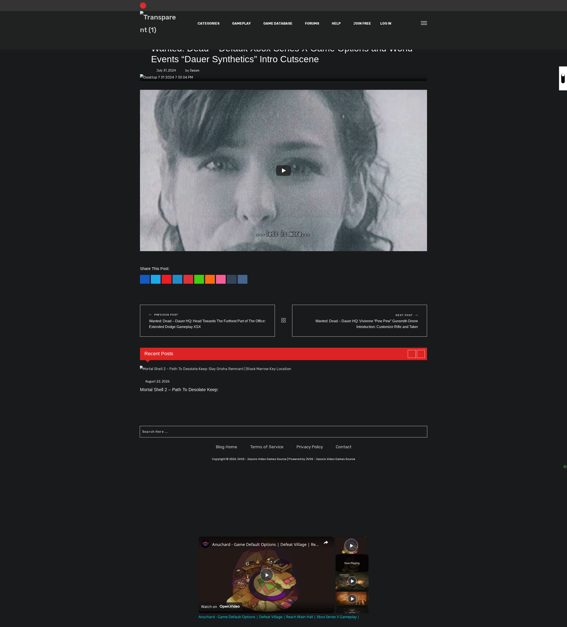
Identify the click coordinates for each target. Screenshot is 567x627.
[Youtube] (166, 279)
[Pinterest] (188, 279)
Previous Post (166, 314)
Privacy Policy (309, 446)
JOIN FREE (362, 23)
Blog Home (226, 446)
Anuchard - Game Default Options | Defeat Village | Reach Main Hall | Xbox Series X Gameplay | (266, 544)
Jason (194, 70)
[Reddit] (242, 279)
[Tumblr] (232, 279)
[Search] (414, 23)
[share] (326, 542)
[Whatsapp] (199, 279)
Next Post (404, 315)
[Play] (283, 170)
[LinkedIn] (177, 279)
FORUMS (312, 23)
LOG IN (385, 23)
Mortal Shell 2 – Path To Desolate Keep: (179, 389)
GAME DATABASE (277, 23)
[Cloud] (210, 279)
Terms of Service (267, 446)
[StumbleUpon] (221, 279)
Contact (343, 446)
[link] (205, 543)
